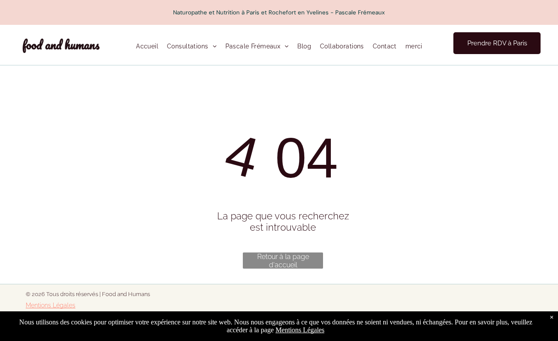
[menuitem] (147, 46)
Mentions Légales (50, 305)
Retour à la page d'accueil (283, 260)
